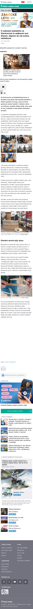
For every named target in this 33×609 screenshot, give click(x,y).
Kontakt (19, 558)
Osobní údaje (11, 604)
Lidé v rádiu (20, 553)
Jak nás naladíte (22, 548)
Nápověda (20, 550)
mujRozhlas (4, 381)
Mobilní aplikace (7, 572)
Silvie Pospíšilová (12, 73)
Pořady (5, 393)
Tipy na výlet (6, 10)
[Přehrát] (3, 87)
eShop (4, 555)
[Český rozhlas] (6, 2)
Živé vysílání (6, 397)
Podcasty (4, 569)
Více (16, 10)
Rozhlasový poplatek (23, 560)
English (29, 604)
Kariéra (19, 555)
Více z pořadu (7, 417)
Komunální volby (7, 550)
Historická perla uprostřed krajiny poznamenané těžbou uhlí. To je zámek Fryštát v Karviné (20, 430)
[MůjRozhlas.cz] (3, 52)
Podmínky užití (21, 604)
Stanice (4, 553)
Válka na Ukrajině (7, 548)
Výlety (3, 43)
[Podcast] (1, 93)
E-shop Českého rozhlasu (12, 457)
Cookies (3, 604)
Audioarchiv (5, 566)
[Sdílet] (4, 93)
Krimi (4, 389)
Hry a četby (6, 386)
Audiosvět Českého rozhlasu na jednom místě (14, 405)
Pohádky (13, 389)
